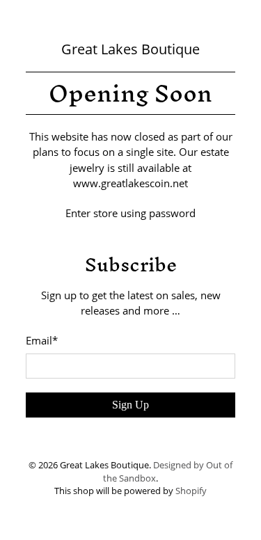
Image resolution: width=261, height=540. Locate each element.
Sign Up (130, 405)
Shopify (191, 491)
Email (42, 340)
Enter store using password (130, 213)
